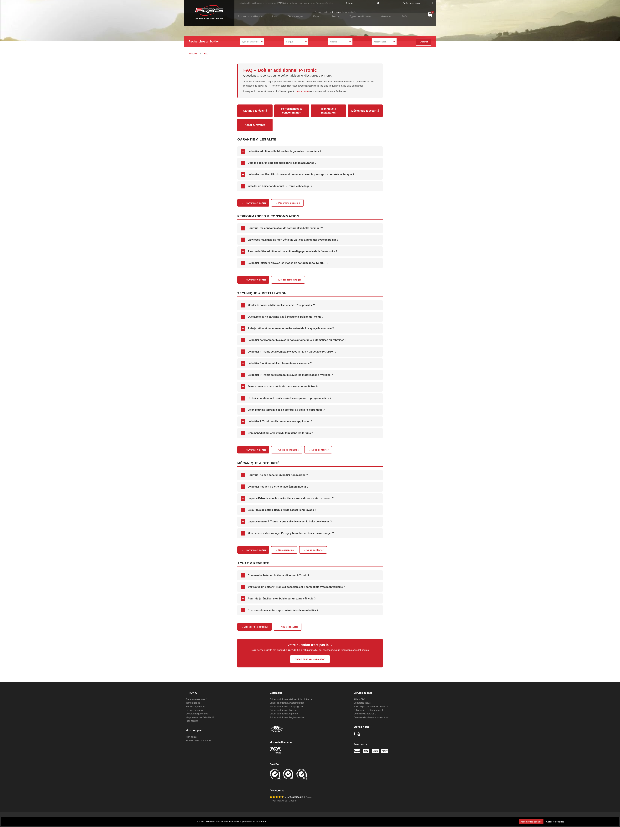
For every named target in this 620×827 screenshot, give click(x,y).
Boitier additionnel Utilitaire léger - (287, 703)
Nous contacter (318, 449)
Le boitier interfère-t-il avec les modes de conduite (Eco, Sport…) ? (285, 263)
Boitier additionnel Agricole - (284, 713)
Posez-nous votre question (310, 659)
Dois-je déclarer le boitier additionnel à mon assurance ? (279, 163)
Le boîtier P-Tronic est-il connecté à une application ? (277, 421)
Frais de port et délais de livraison (371, 706)
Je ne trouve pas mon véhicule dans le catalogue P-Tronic (280, 387)
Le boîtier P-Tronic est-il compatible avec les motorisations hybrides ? (287, 375)
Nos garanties (284, 549)
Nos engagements (195, 706)
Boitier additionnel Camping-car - (287, 706)
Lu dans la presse (195, 710)
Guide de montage (287, 449)
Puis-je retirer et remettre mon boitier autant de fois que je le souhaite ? (288, 328)
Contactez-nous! (412, 3)
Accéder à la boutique (255, 626)
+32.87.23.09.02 (335, 12)
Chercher (424, 42)
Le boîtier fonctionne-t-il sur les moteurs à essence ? (277, 363)
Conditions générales (197, 713)
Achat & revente (255, 124)
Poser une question (287, 202)
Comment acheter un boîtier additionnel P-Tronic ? (276, 575)
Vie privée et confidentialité (200, 717)
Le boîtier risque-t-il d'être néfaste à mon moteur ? (275, 487)
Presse (335, 16)
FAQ (404, 16)
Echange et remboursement (368, 710)
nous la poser (302, 91)
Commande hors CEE (365, 713)
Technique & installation (328, 110)
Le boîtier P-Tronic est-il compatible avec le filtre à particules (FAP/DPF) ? (289, 352)
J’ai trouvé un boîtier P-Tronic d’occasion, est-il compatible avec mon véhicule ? (293, 587)
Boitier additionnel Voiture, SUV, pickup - (291, 699)
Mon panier (191, 737)
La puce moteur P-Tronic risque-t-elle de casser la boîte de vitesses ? (287, 522)
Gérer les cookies (555, 821)
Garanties (386, 16)
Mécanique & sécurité (365, 110)
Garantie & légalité (255, 110)
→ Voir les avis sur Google (283, 800)
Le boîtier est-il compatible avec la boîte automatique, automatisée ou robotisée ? (294, 340)
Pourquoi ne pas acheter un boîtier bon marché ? (275, 475)
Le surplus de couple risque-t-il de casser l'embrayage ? (279, 510)
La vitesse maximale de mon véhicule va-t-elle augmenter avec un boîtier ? (290, 240)
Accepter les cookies (531, 821)
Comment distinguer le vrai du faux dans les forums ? (277, 433)
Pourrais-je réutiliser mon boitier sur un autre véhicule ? (279, 598)
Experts (317, 16)
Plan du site (192, 721)
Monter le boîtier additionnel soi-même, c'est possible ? (278, 305)
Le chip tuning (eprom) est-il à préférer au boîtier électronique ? (283, 410)
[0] (430, 16)
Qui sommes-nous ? (196, 699)
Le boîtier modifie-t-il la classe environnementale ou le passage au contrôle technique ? (298, 174)
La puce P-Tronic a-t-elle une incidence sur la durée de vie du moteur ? (288, 498)
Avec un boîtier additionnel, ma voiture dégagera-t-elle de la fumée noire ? (290, 251)
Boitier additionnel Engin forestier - (287, 717)
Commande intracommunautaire (371, 717)
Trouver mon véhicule (250, 16)
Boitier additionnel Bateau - (284, 710)
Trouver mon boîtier (253, 202)
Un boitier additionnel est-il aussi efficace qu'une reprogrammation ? (286, 398)
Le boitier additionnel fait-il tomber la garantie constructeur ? (282, 151)
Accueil (193, 53)
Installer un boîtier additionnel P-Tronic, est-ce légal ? (277, 186)
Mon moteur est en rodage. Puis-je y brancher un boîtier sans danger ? (288, 533)
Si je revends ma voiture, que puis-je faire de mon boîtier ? (280, 610)
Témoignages (295, 16)
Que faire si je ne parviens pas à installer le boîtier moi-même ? (283, 317)
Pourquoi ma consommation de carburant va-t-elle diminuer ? (282, 228)
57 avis (307, 797)
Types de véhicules (360, 16)
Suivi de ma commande (198, 740)
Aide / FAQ (359, 699)
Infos (275, 16)
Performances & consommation (291, 110)
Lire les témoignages (288, 279)
